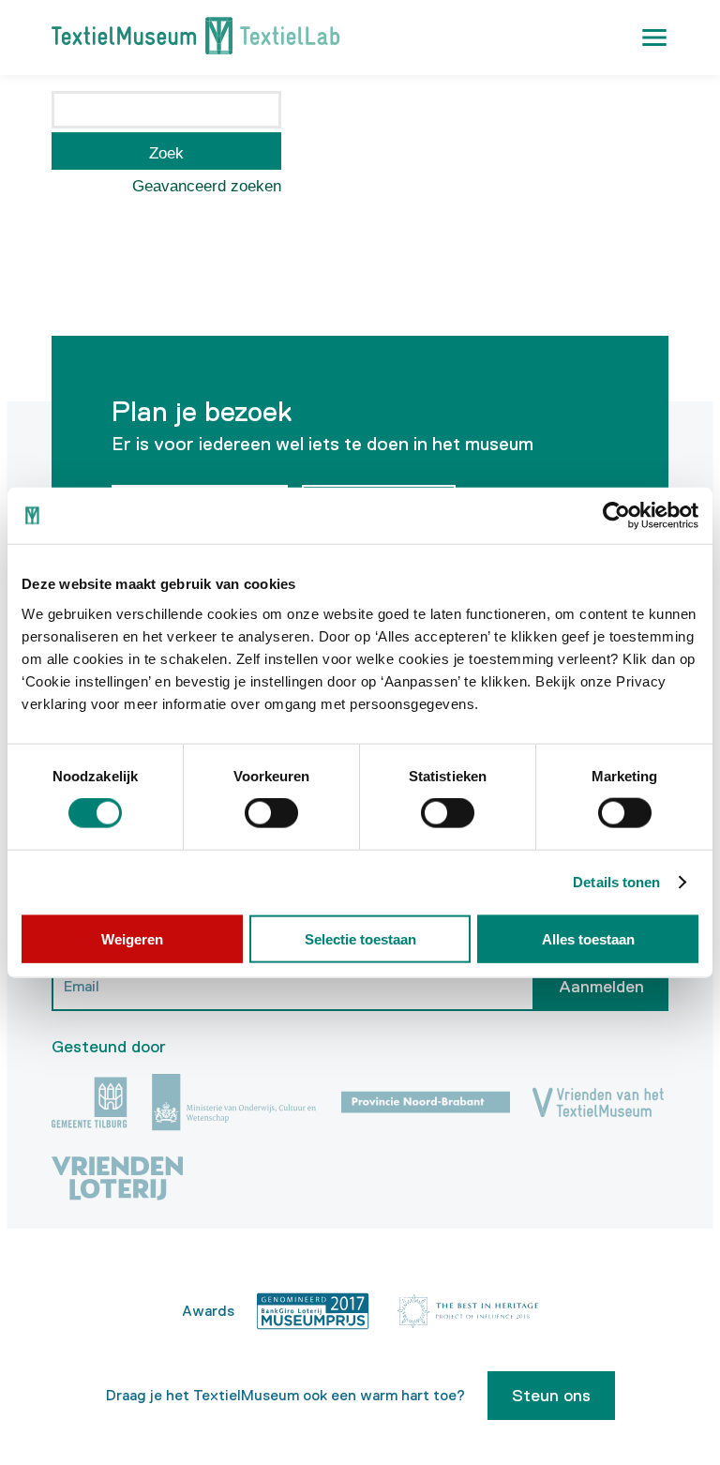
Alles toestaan (588, 938)
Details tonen (616, 882)
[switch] (271, 813)
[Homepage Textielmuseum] (195, 37)
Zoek (166, 153)
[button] (654, 37)
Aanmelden (601, 986)
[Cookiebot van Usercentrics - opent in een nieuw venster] (616, 516)
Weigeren (132, 938)
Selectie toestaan (360, 938)
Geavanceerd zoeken (206, 186)
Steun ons (551, 1395)
